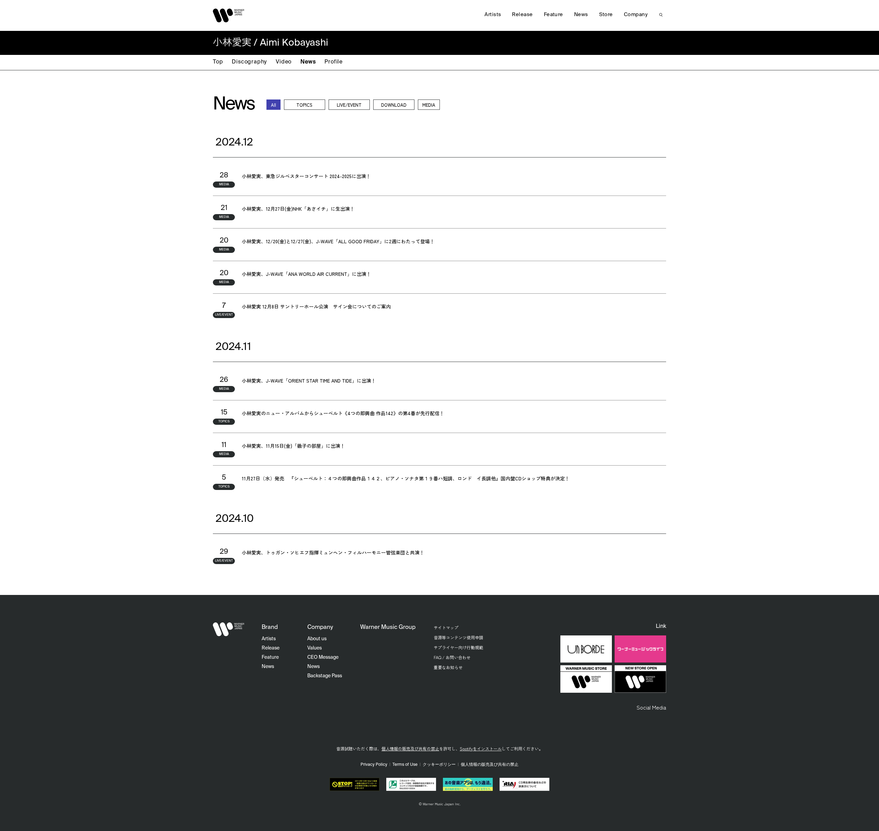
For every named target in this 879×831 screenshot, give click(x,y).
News (308, 62)
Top (218, 62)
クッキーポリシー (439, 765)
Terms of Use (405, 765)
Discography (249, 62)
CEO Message (323, 657)
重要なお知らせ (448, 667)
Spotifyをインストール (481, 748)
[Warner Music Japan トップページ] (228, 15)
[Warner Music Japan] (228, 629)
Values (314, 648)
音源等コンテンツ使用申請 (458, 637)
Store (606, 14)
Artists (492, 14)
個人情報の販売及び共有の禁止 (410, 748)
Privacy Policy (374, 765)
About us (317, 638)
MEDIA (428, 105)
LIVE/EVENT (349, 105)
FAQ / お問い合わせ (452, 657)
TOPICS (304, 105)
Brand (270, 627)
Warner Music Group (387, 627)
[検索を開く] (661, 15)
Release (522, 14)
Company (636, 14)
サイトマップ (446, 627)
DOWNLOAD (394, 105)
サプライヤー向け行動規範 (458, 647)
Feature (553, 14)
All (273, 105)
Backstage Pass (324, 676)
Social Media (651, 707)
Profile (333, 62)
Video (284, 62)
